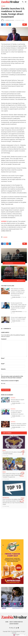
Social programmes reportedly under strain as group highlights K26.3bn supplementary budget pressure (18, 306)
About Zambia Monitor (16, 622)
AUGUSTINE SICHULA (17, 311)
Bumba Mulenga (10, 20)
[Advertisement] (14, 522)
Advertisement (14, 623)
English (17, 634)
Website (3, 369)
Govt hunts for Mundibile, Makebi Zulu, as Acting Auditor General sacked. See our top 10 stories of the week (13, 502)
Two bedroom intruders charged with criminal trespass (14, 452)
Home (6, 622)
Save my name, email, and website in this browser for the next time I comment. (12, 377)
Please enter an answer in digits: (10, 380)
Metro (4, 450)
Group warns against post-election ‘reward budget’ (18, 318)
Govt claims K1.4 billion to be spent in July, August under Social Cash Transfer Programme (13, 475)
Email (3, 363)
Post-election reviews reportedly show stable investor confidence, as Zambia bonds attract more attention (18, 292)
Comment (3, 339)
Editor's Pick (6, 497)
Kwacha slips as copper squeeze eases (17, 400)
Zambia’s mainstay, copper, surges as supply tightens (19, 424)
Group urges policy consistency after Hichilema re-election (17, 412)
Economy (10, 395)
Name (3, 358)
